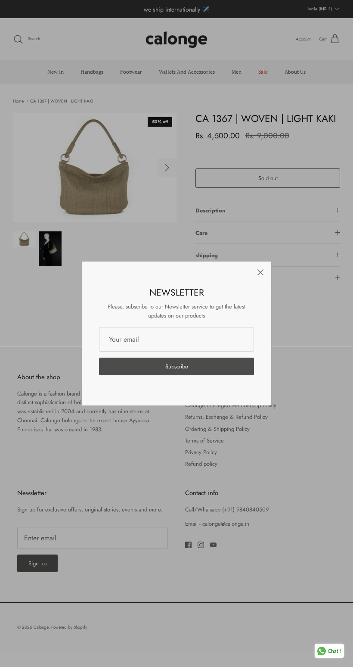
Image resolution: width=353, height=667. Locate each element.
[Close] (260, 272)
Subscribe (176, 366)
